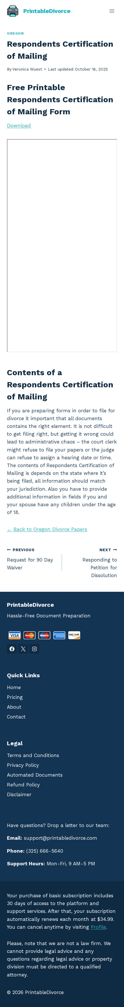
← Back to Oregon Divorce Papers (47, 529)
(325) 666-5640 (44, 851)
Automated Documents (35, 775)
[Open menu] (111, 10)
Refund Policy (23, 785)
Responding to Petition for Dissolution (99, 562)
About (14, 707)
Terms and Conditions (33, 755)
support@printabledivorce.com (60, 838)
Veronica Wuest (27, 69)
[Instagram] (34, 649)
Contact (16, 717)
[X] (23, 649)
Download (19, 125)
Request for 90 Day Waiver (30, 558)
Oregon (15, 33)
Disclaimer (19, 794)
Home (14, 687)
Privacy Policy (23, 765)
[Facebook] (12, 649)
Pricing (15, 697)
